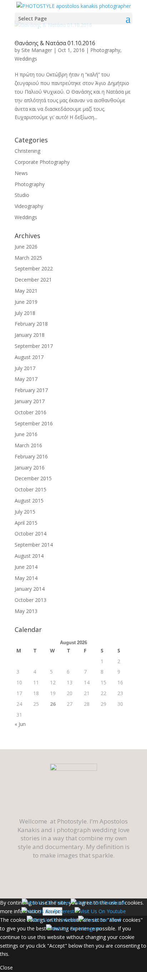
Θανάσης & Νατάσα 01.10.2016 (55, 43)
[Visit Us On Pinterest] (47, 911)
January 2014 (30, 588)
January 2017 (30, 401)
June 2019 (26, 301)
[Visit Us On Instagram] (74, 928)
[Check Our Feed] (99, 919)
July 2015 (25, 511)
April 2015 (26, 522)
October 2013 (30, 599)
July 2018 (25, 313)
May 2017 (26, 379)
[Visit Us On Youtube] (100, 911)
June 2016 (26, 434)
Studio (22, 195)
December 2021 (33, 279)
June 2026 (26, 246)
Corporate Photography (42, 162)
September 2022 (34, 268)
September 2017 (34, 346)
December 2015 (33, 478)
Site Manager (36, 50)
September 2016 (34, 423)
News (21, 173)
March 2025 (28, 257)
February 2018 (31, 323)
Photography (105, 50)
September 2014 (34, 544)
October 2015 (30, 489)
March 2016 (28, 445)
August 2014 (29, 555)
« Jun (20, 724)
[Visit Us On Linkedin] (52, 919)
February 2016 (31, 456)
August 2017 (29, 357)
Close (6, 967)
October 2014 (30, 533)
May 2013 (26, 611)
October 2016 (30, 412)
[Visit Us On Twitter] (45, 902)
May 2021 (26, 290)
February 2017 (31, 390)
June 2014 (26, 566)
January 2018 (30, 334)
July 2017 (25, 368)
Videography (29, 206)
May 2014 (26, 578)
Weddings (26, 58)
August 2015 (29, 500)
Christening (27, 150)
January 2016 (30, 467)
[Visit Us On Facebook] (98, 902)
